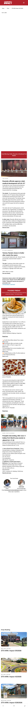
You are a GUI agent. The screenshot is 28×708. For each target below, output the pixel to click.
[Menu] (24, 3)
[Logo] (8, 3)
